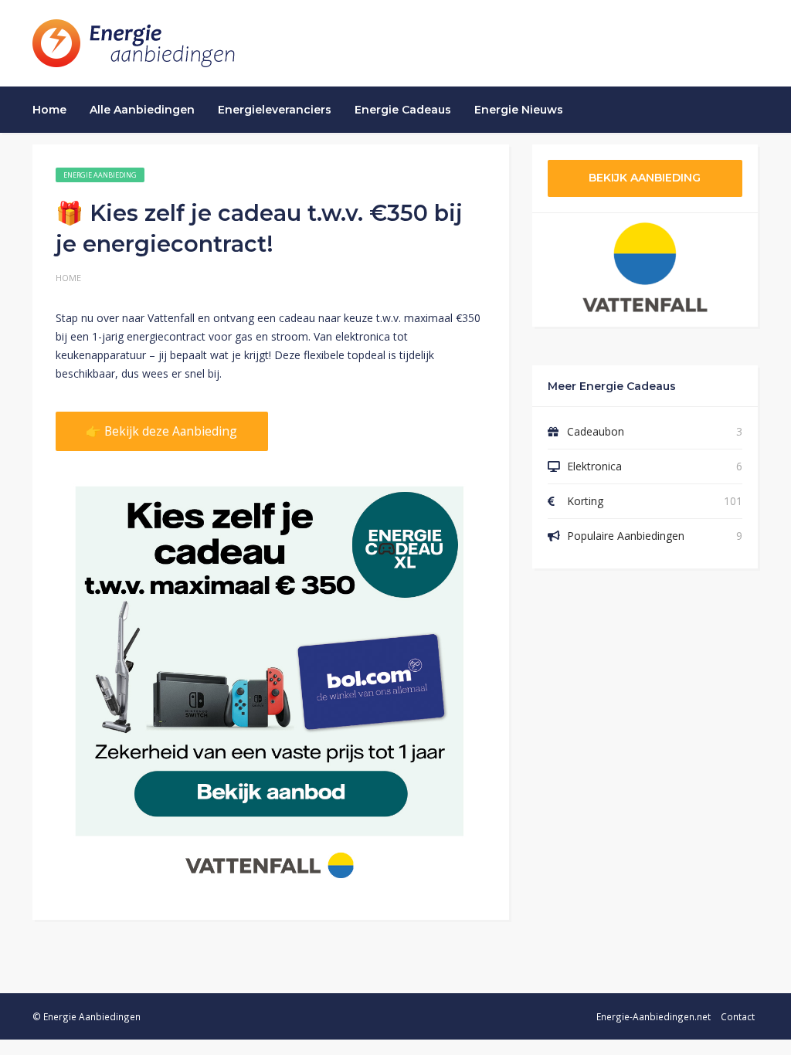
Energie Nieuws (518, 110)
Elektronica (594, 466)
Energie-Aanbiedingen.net (653, 1016)
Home (49, 110)
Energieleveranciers (274, 110)
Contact (738, 1016)
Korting (585, 501)
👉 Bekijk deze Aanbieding (161, 430)
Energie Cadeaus (403, 110)
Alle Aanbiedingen (142, 110)
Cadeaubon (595, 431)
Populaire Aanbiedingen (625, 535)
